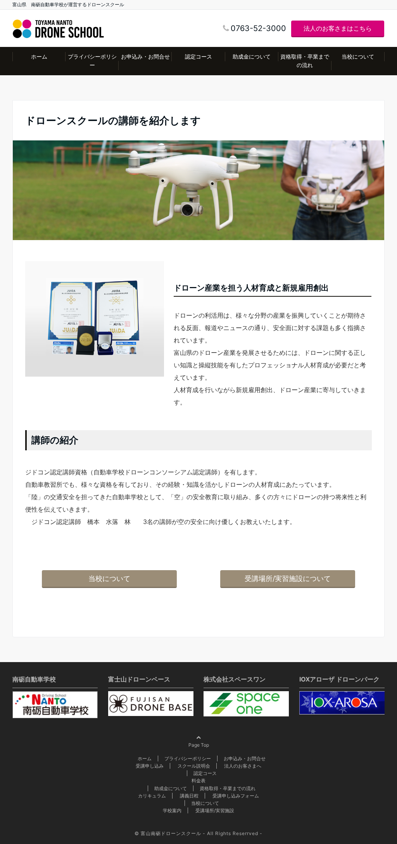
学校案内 (172, 810)
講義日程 (189, 796)
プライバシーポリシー (92, 60)
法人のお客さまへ (242, 766)
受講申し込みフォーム (235, 796)
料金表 (198, 780)
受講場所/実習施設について (288, 578)
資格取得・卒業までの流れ (304, 60)
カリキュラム (152, 796)
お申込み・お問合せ (145, 56)
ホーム (39, 56)
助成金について (252, 56)
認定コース (198, 56)
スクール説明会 (194, 766)
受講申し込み (150, 766)
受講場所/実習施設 (214, 810)
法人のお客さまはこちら (338, 28)
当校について (358, 56)
